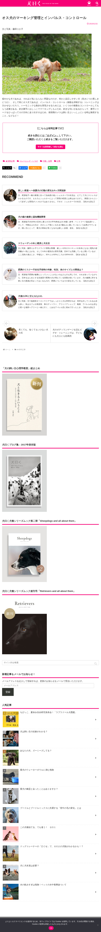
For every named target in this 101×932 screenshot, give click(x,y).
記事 (58, 161)
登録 (8, 692)
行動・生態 (47, 161)
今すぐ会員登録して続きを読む (50, 147)
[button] (96, 663)
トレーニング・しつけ (28, 161)
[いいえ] (97, 925)
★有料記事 (10, 161)
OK (51, 928)
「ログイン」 (52, 135)
